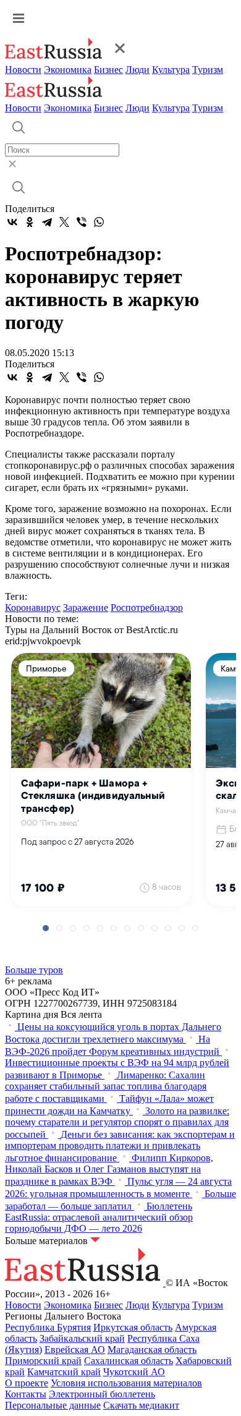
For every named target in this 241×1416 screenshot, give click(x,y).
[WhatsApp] (98, 222)
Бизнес (108, 69)
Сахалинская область (128, 1360)
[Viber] (81, 222)
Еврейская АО (74, 1349)
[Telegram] (47, 222)
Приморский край (43, 1360)
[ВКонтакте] (12, 222)
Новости (23, 69)
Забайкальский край (82, 1338)
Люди (137, 69)
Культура (171, 69)
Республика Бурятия (48, 1327)
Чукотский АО (134, 1372)
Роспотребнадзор (147, 607)
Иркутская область (132, 1327)
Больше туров (34, 970)
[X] (64, 222)
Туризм (207, 69)
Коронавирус (33, 607)
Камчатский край (64, 1372)
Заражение (85, 607)
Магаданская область (152, 1349)
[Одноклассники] (29, 222)
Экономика (67, 69)
